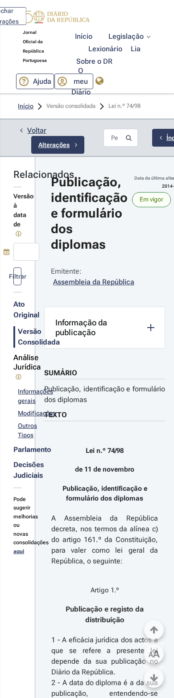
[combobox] (26, 252)
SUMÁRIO (60, 373)
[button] (56, 18)
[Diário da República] (56, 19)
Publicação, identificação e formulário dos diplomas (104, 394)
